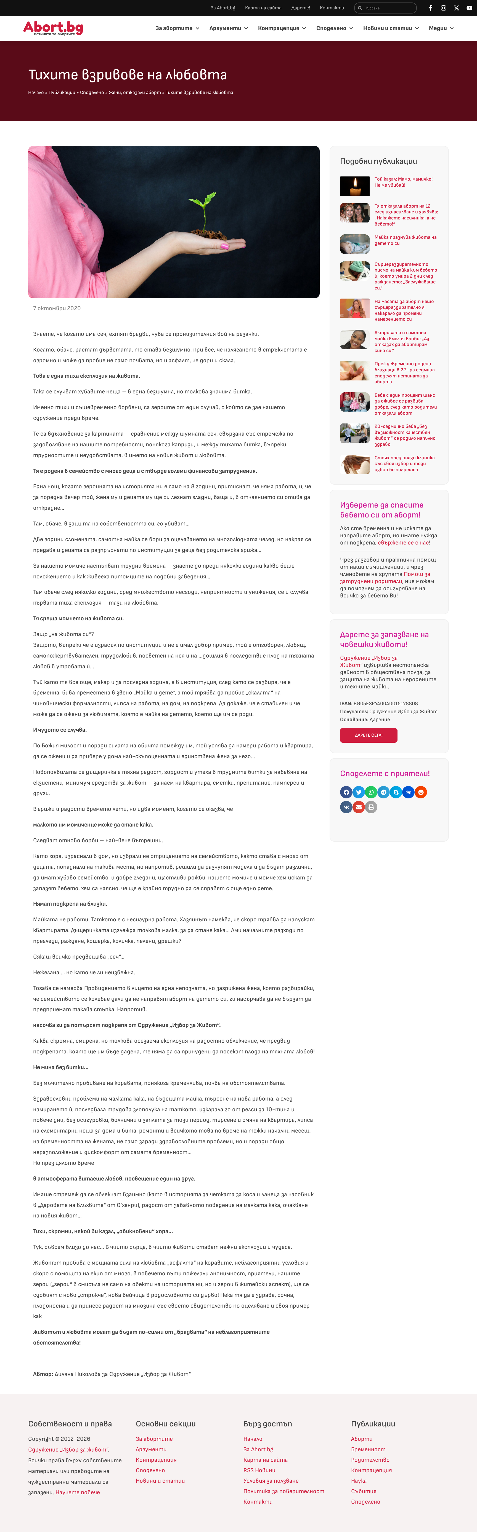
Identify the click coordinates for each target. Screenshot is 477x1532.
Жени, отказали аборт (135, 92)
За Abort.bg (223, 8)
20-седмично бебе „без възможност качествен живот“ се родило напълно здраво (405, 435)
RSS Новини (259, 1470)
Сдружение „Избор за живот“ (68, 1449)
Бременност (368, 1449)
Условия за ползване (271, 1480)
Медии (438, 28)
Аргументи (225, 28)
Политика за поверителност (283, 1491)
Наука (359, 1480)
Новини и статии (387, 28)
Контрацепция (278, 28)
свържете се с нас (403, 542)
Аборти (362, 1439)
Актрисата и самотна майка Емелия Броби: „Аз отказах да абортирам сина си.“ (402, 341)
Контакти (332, 8)
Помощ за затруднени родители (385, 578)
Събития (364, 1491)
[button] (346, 792)
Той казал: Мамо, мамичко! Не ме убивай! (404, 182)
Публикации (62, 92)
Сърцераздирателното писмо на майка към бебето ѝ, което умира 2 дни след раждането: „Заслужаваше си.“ (406, 276)
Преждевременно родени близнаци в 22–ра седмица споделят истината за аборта (405, 373)
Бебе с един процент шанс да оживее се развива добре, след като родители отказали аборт (406, 404)
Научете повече (77, 1492)
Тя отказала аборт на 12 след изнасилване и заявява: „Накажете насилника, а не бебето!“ (406, 215)
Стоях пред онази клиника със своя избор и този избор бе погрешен (405, 464)
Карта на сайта (263, 8)
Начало (36, 92)
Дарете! (301, 8)
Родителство (370, 1459)
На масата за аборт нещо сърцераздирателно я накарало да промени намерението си (404, 310)
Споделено (331, 28)
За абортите (174, 28)
